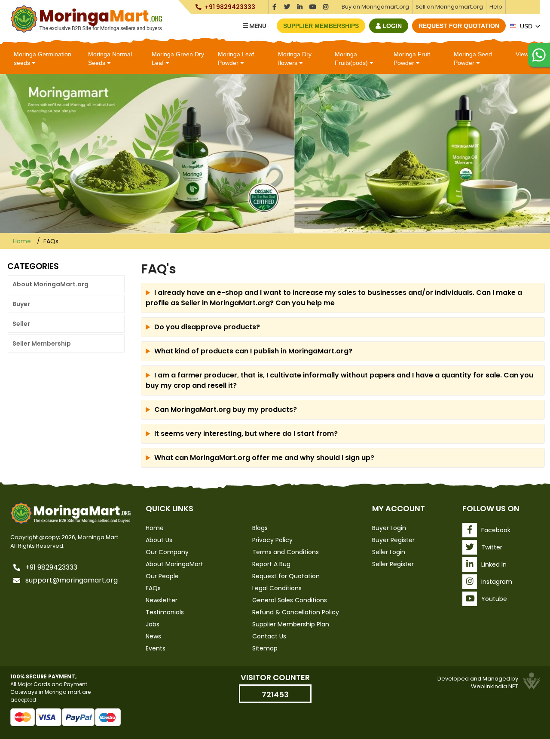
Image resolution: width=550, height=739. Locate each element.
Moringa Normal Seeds (110, 58)
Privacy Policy (272, 540)
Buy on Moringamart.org (375, 7)
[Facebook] (274, 5)
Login (391, 25)
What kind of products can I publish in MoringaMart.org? (253, 351)
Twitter (491, 547)
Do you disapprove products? (207, 327)
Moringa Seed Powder (473, 58)
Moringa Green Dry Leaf (178, 58)
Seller (21, 323)
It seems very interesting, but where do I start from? (246, 433)
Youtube (494, 599)
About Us (159, 540)
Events (155, 648)
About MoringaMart (174, 564)
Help (495, 7)
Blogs (260, 528)
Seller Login (388, 552)
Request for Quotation (459, 25)
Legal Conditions (277, 588)
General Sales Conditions (289, 600)
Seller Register (393, 564)
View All (526, 54)
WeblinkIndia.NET (494, 686)
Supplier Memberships (321, 25)
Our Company (167, 552)
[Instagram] (326, 5)
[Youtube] (313, 5)
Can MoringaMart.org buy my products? (225, 409)
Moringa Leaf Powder (236, 58)
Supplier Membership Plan (290, 624)
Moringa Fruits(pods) (352, 58)
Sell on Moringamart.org (449, 7)
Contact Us (269, 636)
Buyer (21, 304)
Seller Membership (41, 343)
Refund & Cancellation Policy (295, 612)
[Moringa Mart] (86, 18)
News (153, 636)
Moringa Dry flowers (295, 58)
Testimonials (165, 612)
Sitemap (265, 648)
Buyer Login (389, 528)
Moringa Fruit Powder (412, 58)
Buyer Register (393, 540)
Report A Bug (271, 564)
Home (22, 241)
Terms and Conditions (285, 552)
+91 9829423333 (229, 7)
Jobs (152, 624)
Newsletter (161, 600)
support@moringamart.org (71, 580)
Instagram (496, 581)
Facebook (495, 530)
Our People (162, 576)
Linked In (494, 564)
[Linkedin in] (300, 5)
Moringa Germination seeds (42, 58)
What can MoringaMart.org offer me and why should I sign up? (264, 458)
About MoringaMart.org (50, 284)
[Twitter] (287, 5)
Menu (257, 25)
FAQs (153, 588)
